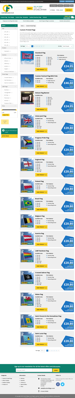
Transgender (7, 92)
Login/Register (53, 5)
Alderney (6, 63)
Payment (23, 380)
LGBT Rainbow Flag (42, 251)
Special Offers (24, 384)
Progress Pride (7, 103)
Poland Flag (39, 181)
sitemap (42, 396)
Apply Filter (5, 115)
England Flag (39, 160)
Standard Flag (40, 53)
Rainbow (6, 90)
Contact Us (66, 5)
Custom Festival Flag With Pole (46, 76)
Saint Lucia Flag (40, 333)
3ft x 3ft (6, 37)
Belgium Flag (39, 216)
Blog (72, 5)
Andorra (6, 66)
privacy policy (57, 396)
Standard (6, 51)
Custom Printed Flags (7, 378)
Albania (6, 61)
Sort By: (60, 46)
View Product (41, 69)
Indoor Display (5, 380)
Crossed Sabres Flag (42, 273)
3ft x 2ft (6, 34)
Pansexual (6, 98)
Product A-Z (5, 384)
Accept (62, 1)
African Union (7, 58)
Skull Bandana (7, 80)
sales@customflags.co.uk (48, 388)
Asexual (6, 100)
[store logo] (7, 9)
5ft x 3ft (6, 45)
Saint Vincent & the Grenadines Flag (48, 316)
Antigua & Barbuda (9, 71)
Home (22, 25)
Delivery (60, 5)
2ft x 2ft (6, 31)
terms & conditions (49, 396)
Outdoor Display (6, 382)
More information (70, 1)
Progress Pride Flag (42, 138)
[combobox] (21, 8)
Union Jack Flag (40, 116)
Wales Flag (39, 294)
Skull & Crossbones (9, 83)
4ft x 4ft (6, 42)
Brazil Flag (39, 199)
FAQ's (22, 386)
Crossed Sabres (8, 77)
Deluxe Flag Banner (42, 93)
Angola (6, 69)
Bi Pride (6, 95)
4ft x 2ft (6, 40)
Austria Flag (39, 233)
